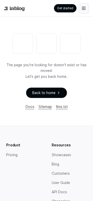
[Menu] (84, 8)
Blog (55, 164)
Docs (30, 107)
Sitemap (45, 107)
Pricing (12, 155)
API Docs (59, 192)
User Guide (61, 183)
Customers (61, 173)
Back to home (44, 93)
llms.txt (62, 107)
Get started (65, 8)
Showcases (61, 155)
